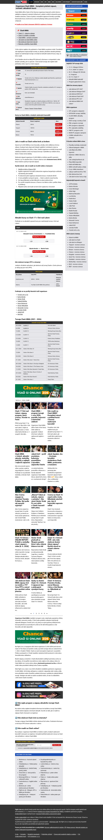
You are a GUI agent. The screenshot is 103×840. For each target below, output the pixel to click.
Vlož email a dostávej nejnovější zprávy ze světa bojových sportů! (24, 745)
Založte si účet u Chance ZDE (27, 169)
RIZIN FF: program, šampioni (77, 133)
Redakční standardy (34, 834)
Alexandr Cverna (74, 220)
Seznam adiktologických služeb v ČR (55, 827)
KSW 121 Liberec (78, 69)
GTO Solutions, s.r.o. (34, 836)
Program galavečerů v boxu (77, 82)
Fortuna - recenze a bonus (76, 247)
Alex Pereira (72, 208)
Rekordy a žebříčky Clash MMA (27, 44)
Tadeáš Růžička (22, 301)
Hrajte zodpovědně (20, 817)
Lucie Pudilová (73, 203)
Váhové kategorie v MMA (76, 147)
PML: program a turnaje (76, 123)
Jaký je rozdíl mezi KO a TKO (77, 172)
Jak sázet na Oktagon (75, 242)
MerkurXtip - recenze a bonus (77, 262)
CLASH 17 (26, 325)
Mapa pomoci (71, 827)
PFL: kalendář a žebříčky (76, 128)
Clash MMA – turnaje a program (28, 37)
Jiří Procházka (73, 184)
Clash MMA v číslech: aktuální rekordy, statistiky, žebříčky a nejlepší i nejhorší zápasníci (22, 458)
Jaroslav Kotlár (21, 310)
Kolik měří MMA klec (75, 164)
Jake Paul (72, 206)
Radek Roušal (73, 210)
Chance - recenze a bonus (76, 252)
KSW (42, 2)
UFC (46, 2)
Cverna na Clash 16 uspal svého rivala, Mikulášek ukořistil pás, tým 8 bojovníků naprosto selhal (55, 500)
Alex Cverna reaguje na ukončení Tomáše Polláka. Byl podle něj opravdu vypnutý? (22, 500)
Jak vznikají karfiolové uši (76, 159)
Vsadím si (58, 124)
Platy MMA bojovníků (75, 162)
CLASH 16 (26, 328)
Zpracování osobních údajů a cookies (65, 834)
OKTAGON (36, 2)
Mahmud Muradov (74, 193)
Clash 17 (76, 77)
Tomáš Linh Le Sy (22, 294)
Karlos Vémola (73, 186)
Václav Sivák (21, 299)
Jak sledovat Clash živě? (76, 96)
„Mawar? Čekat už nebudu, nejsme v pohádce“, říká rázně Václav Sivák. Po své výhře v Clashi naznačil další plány (38, 501)
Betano (40, 108)
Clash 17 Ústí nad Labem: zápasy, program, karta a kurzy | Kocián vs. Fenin (22, 415)
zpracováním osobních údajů (30, 748)
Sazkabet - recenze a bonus (77, 259)
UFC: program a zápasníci (76, 111)
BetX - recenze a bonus (76, 264)
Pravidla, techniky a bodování (77, 145)
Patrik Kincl (72, 198)
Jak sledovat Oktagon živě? (77, 91)
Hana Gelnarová (22, 303)
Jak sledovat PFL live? (75, 99)
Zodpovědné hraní (20, 814)
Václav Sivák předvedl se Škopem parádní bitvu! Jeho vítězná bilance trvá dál (38, 542)
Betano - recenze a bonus (76, 249)
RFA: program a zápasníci (76, 125)
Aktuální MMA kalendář (76, 79)
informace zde (54, 822)
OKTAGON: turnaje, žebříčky (77, 113)
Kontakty (23, 834)
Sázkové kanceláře (77, 2)
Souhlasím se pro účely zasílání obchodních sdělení (35, 748)
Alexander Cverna (22, 308)
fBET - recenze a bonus (76, 266)
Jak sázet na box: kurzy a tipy (77, 176)
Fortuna (36, 108)
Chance (27, 108)
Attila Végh (72, 191)
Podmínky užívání (47, 834)
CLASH (31, 2)
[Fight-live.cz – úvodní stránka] (21, 2)
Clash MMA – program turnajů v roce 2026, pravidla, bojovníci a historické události (38, 416)
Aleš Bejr (20, 314)
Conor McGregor (74, 189)
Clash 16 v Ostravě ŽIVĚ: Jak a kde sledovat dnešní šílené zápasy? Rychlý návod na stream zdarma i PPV (55, 544)
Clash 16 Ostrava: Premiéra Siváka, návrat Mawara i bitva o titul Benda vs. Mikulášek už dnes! (55, 586)
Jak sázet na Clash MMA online (27, 40)
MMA (49, 2)
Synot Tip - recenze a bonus (77, 257)
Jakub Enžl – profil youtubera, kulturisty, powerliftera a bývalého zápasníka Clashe (38, 459)
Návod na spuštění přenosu (58, 279)
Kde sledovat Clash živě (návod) (27, 42)
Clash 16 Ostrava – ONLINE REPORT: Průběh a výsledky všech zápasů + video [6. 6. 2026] (22, 542)
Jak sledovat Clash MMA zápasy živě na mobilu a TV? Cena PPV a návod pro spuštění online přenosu (22, 586)
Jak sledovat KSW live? (76, 94)
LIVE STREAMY (66, 2)
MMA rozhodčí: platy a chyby (77, 167)
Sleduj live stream (38, 237)
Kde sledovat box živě (75, 174)
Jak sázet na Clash (74, 240)
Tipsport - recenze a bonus (77, 245)
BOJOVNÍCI (58, 2)
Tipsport (31, 108)
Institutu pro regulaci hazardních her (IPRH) (51, 811)
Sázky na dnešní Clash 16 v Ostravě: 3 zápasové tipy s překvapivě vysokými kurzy (38, 585)
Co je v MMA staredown (76, 169)
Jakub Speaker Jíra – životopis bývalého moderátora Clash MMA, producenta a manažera (55, 459)
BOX (53, 2)
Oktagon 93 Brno (78, 67)
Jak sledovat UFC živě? (76, 89)
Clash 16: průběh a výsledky (26, 35)
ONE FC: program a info (76, 130)
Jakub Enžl (20, 312)
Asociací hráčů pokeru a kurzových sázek (48, 814)
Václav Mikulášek (22, 305)
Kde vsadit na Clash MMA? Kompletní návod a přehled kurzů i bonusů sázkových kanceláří (54, 417)
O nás (85, 2)
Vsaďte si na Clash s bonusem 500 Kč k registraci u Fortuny (34, 24)
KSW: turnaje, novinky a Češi (77, 120)
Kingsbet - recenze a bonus (77, 254)
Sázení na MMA (73, 237)
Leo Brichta (72, 196)
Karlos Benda (21, 297)
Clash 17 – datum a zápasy (26, 33)
